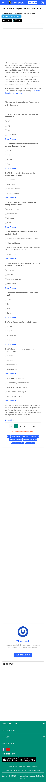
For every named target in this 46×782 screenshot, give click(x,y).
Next (33, 426)
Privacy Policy (31, 766)
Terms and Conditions (12, 770)
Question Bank (15, 436)
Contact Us (13, 766)
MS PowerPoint (30, 443)
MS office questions (17, 443)
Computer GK (35, 436)
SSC (8, 436)
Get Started (33, 2)
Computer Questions (15, 439)
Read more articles (23, 655)
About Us (22, 766)
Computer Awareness (30, 439)
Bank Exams (25, 436)
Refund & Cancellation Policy (31, 770)
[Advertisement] (23, 44)
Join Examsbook (12, 16)
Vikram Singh (23, 641)
